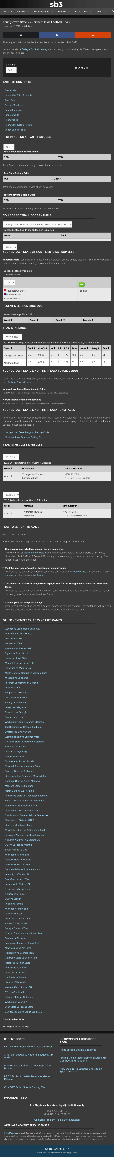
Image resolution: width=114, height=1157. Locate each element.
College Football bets (19, 382)
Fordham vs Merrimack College (21, 682)
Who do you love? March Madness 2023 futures (27, 1067)
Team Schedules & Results (18, 124)
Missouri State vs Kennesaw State (22, 766)
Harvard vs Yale (13, 643)
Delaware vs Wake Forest (18, 668)
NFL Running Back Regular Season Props (28, 1046)
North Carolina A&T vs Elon (19, 790)
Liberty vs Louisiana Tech (18, 825)
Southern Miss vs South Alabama (22, 869)
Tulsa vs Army (12, 687)
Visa (62, 571)
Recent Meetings (14, 105)
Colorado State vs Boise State (21, 957)
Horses (62, 11)
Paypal (40, 575)
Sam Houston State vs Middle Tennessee (26, 815)
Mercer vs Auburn (14, 756)
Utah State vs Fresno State (19, 1006)
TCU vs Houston (13, 913)
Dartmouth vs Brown (16, 697)
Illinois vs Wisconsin (15, 982)
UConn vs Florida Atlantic (18, 844)
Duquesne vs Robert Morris (19, 761)
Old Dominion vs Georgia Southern (23, 727)
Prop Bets (10, 100)
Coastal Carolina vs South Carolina (23, 933)
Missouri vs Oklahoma (16, 677)
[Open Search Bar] (111, 11)
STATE (11, 65)
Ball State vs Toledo (15, 746)
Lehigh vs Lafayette (15, 707)
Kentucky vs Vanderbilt (17, 874)
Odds (6, 11)
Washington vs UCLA (16, 1002)
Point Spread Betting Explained (78, 1049)
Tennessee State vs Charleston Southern (26, 795)
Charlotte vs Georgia (16, 712)
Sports (21, 11)
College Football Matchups (17, 1026)
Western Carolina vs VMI (18, 648)
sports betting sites (33, 552)
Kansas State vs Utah (16, 923)
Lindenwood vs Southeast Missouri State (26, 776)
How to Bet (81, 11)
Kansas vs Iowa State (16, 658)
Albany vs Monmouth (16, 702)
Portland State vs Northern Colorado (24, 741)
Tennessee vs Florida (16, 967)
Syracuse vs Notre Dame (18, 889)
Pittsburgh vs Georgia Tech (19, 952)
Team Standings (13, 110)
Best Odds (10, 90)
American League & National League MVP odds (28, 1056)
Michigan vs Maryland (16, 908)
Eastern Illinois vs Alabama (19, 771)
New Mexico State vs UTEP (19, 820)
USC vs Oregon (13, 898)
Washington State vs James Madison (24, 722)
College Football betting (34, 49)
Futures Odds (12, 114)
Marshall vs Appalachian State (21, 805)
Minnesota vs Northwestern (19, 633)
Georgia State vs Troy (16, 928)
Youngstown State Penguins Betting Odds (27, 432)
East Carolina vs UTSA (17, 879)
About (100, 11)
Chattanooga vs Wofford (18, 731)
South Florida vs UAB (16, 849)
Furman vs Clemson (15, 938)
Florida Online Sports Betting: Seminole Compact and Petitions (83, 1059)
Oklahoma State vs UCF (17, 918)
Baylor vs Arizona (14, 717)
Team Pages (11, 119)
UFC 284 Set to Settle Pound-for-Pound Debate (27, 1078)
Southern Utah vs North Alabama (22, 781)
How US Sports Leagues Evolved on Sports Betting (81, 1070)
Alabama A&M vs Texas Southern (22, 839)
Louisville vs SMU (14, 638)
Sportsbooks (42, 11)
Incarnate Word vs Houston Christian (24, 835)
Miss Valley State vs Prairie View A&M (25, 830)
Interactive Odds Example (18, 95)
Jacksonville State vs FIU (18, 884)
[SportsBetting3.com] (57, 4)
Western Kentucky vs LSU (18, 987)
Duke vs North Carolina (17, 864)
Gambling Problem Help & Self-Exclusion (57, 1119)
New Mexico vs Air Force (18, 948)
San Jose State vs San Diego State (23, 1011)
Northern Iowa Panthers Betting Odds (24, 437)
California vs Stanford (16, 977)
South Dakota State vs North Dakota (24, 800)
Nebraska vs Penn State (17, 962)
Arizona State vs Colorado (19, 997)
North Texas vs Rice (15, 972)
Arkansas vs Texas (14, 893)
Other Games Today (15, 129)
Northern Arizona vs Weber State (22, 810)
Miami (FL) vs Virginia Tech (19, 663)
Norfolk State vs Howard (18, 859)
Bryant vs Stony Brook (17, 653)
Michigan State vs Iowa (17, 854)
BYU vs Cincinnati (14, 992)
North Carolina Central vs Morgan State (26, 673)
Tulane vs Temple (14, 903)
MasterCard (79, 571)
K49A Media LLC (11, 1133)
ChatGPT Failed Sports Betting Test (25, 1087)
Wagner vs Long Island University (22, 628)
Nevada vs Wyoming (16, 751)
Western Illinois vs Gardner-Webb (22, 736)
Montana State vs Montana (19, 785)
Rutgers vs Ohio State (16, 692)
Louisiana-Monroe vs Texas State (22, 943)
